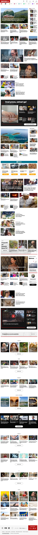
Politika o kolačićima (25, 531)
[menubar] (33, 1)
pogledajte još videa (31, 327)
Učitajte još (19, 371)
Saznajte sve (5, 250)
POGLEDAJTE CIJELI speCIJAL (30, 124)
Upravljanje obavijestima (6, 533)
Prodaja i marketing (7, 531)
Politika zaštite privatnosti (19, 531)
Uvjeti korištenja (13, 531)
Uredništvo (3, 531)
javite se (33, 284)
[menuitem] (33, 1)
